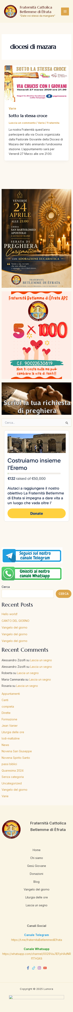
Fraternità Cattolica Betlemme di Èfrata (36, 9)
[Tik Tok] (33, 968)
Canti (5, 700)
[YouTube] (45, 968)
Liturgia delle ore (13, 732)
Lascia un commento (22, 122)
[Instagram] (39, 968)
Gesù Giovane (36, 866)
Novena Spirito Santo (16, 757)
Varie (5, 796)
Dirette (6, 712)
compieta (8, 706)
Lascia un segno (41, 660)
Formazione (9, 719)
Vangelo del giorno (14, 627)
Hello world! (9, 614)
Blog (36, 881)
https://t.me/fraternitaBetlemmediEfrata (36, 939)
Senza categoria (13, 777)
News (5, 745)
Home (37, 850)
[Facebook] (28, 968)
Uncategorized (12, 783)
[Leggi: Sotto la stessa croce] (36, 83)
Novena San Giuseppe (17, 751)
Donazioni (36, 873)
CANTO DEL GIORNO (15, 620)
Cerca (6, 587)
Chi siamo (36, 858)
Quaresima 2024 (13, 770)
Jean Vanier (10, 725)
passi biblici (9, 764)
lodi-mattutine (11, 738)
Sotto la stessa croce (28, 115)
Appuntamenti (11, 693)
